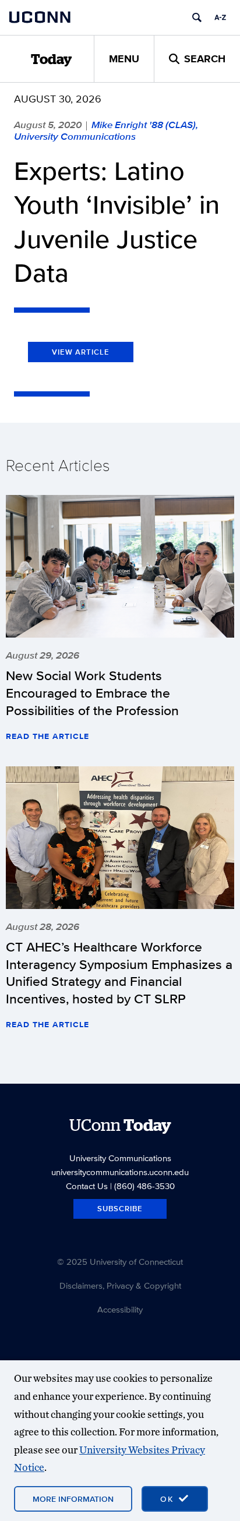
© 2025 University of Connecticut (120, 1261)
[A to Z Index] (220, 17)
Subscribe (120, 1208)
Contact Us (87, 1186)
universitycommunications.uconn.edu (120, 1172)
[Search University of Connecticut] (197, 17)
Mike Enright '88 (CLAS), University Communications (106, 130)
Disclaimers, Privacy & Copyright (120, 1285)
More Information (73, 1499)
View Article (81, 352)
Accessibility (120, 1309)
